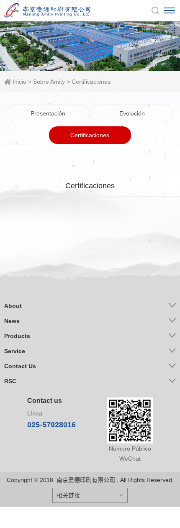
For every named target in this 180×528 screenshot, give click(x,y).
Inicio (19, 81)
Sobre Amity (49, 81)
